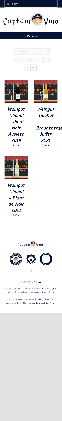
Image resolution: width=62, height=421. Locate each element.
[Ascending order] (47, 51)
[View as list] (33, 68)
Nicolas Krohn (48, 292)
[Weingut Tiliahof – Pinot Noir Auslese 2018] (16, 81)
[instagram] (31, 271)
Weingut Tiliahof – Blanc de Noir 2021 (16, 198)
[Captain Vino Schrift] (32, 13)
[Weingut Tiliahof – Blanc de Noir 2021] (16, 157)
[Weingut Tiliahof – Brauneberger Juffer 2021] (45, 81)
